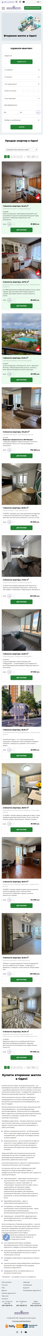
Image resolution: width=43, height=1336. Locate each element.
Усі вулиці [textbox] (8, 77)
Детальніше (21, 230)
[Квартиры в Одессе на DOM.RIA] (27, 1326)
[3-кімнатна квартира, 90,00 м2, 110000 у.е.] (21, 1008)
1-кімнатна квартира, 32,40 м (15, 206)
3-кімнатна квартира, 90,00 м (16, 1031)
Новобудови (27, 1285)
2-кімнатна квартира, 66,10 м (15, 881)
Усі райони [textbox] (9, 70)
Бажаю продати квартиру (32, 7)
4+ (38, 91)
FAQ (3, 1288)
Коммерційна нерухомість (32, 1290)
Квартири (26, 1282)
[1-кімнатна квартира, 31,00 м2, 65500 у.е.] (21, 334)
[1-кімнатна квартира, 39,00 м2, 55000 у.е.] (21, 484)
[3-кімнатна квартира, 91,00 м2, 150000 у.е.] (21, 934)
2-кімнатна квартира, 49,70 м (16, 282)
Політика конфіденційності (21, 1321)
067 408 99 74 (7, 1305)
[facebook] (20, 2)
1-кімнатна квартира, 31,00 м (15, 358)
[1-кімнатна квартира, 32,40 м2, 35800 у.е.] (21, 182)
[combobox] (21, 69)
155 (33, 157)
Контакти (5, 1299)
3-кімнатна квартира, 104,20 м (16, 432)
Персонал (5, 1296)
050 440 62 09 (9, 2)
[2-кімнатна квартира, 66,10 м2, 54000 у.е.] (21, 858)
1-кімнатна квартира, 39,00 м (15, 508)
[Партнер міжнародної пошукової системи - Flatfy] (10, 1326)
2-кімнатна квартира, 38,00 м (16, 807)
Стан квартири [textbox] (10, 98)
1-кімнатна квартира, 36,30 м (15, 729)
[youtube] (23, 2)
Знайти (21, 127)
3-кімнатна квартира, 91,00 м (15, 957)
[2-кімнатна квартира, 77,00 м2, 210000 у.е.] (21, 556)
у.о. (38, 112)
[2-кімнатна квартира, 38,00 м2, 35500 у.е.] (21, 784)
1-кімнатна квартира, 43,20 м (15, 654)
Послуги (5, 1285)
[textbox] (21, 120)
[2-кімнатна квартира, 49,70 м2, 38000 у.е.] (21, 258)
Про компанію (6, 1282)
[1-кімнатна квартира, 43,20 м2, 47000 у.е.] (21, 630)
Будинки (26, 1288)
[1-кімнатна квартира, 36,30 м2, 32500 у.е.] (21, 706)
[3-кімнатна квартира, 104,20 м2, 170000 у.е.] (21, 408)
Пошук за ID (21, 61)
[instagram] (16, 2)
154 (28, 157)
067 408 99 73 (21, 1305)
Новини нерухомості (9, 1293)
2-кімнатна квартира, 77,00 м (16, 580)
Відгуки (4, 1290)
